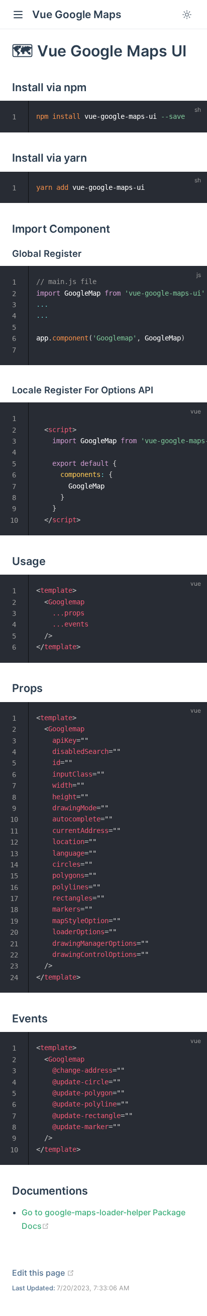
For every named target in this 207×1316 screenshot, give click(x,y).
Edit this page (43, 1273)
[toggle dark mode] (187, 14)
